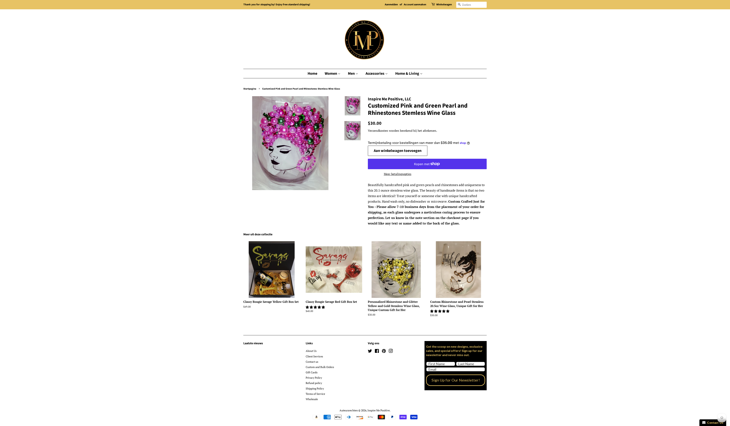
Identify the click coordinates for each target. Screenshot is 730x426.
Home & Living (407, 73)
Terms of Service (315, 394)
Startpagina (249, 88)
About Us (311, 351)
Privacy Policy (314, 377)
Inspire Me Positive (378, 410)
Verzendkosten (378, 131)
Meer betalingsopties (397, 174)
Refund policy (314, 383)
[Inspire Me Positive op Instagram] (391, 351)
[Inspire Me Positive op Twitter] (370, 351)
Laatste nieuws (253, 343)
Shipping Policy (315, 388)
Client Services (314, 356)
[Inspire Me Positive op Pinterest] (384, 351)
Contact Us (714, 422)
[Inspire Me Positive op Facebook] (377, 351)
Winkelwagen (444, 4)
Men (351, 73)
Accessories (375, 73)
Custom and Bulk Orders (320, 367)
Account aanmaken (415, 4)
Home (312, 73)
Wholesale (312, 399)
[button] (316, 307)
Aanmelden (391, 4)
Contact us (312, 361)
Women (331, 73)
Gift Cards (311, 372)
